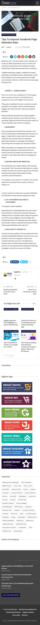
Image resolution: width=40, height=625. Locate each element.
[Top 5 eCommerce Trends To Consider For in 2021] (11, 335)
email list (5, 500)
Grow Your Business (8, 34)
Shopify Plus (20, 520)
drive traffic (13, 496)
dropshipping (22, 496)
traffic (30, 527)
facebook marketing (8, 503)
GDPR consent (19, 506)
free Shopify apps (7, 506)
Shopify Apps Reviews (13, 612)
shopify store (29, 520)
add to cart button (26, 482)
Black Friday (17, 486)
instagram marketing (28, 510)
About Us (25, 615)
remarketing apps (31, 513)
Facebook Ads (22, 500)
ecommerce (32, 496)
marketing (5, 513)
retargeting (5, 517)
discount (4, 496)
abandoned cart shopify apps (10, 482)
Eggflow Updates (27, 309)
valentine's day (6, 531)
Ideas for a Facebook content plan (29, 292)
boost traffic (5, 489)
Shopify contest (31, 517)
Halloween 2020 (6, 510)
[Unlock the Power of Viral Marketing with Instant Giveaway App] (28, 313)
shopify (13, 517)
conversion (5, 493)
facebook (12, 500)
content (25, 489)
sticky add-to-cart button (9, 527)
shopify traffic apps (7, 524)
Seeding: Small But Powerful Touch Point (10, 292)
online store (14, 513)
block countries (28, 486)
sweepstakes (22, 527)
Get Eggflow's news (11, 595)
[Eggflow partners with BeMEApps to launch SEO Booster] (11, 313)
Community (16, 615)
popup (21, 513)
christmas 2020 (16, 489)
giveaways (28, 506)
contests (32, 489)
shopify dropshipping (8, 520)
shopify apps (21, 517)
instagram (17, 510)
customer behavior (30, 493)
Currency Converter (16, 493)
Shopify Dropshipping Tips (28, 609)
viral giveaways (18, 531)
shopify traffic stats (20, 524)
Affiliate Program (7, 486)
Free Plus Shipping (21, 503)
